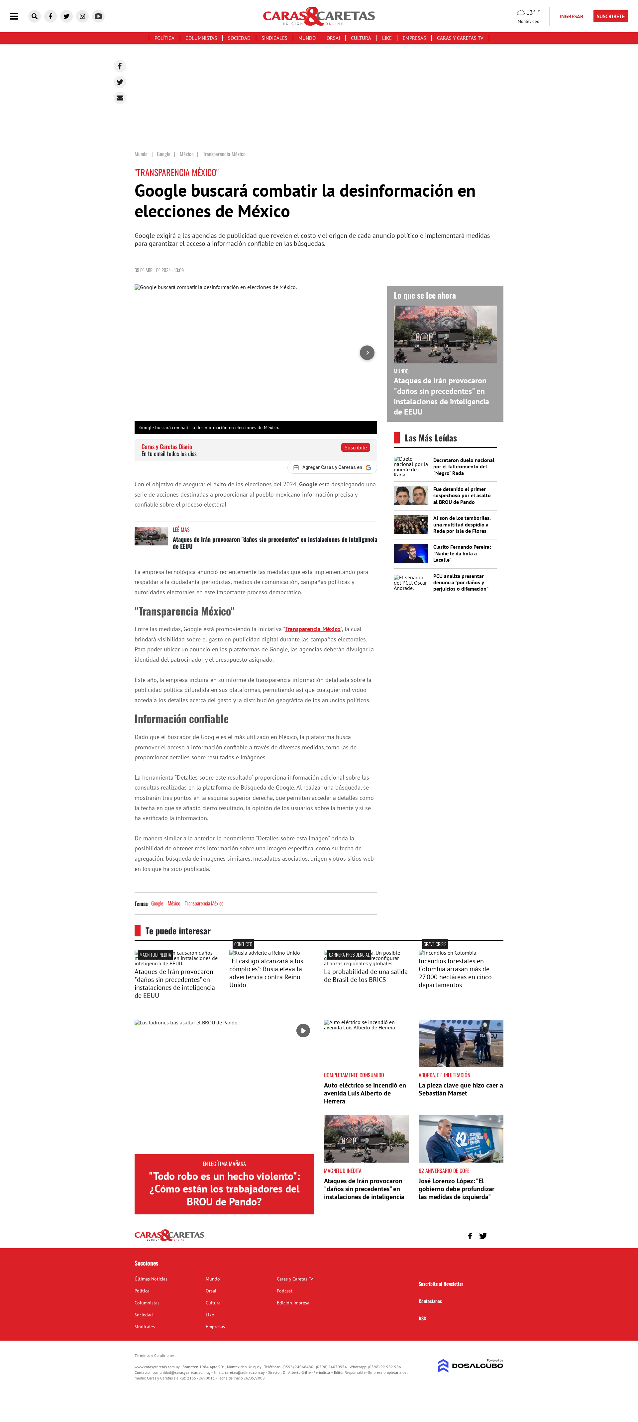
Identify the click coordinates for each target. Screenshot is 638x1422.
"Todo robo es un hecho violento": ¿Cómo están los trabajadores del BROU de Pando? (224, 1188)
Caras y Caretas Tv (460, 38)
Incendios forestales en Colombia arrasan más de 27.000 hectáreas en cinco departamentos (455, 973)
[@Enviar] (120, 98)
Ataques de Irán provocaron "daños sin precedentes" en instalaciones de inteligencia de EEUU (275, 543)
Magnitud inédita (155, 954)
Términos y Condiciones (154, 1355)
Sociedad (239, 38)
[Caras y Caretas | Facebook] (50, 16)
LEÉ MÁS (181, 529)
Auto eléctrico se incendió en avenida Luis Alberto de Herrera (365, 1093)
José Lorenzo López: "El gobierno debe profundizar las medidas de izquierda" (456, 1189)
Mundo (307, 38)
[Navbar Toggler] (19, 16)
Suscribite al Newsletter (441, 1283)
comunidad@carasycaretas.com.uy (182, 1372)
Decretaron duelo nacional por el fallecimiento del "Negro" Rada (463, 466)
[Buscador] (34, 16)
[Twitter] (120, 82)
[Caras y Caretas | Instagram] (82, 16)
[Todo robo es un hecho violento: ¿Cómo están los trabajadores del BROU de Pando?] (224, 1087)
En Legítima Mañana (224, 1164)
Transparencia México (313, 629)
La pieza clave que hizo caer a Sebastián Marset (461, 1089)
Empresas (414, 38)
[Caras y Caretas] (169, 1240)
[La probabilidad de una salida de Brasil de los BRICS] (366, 963)
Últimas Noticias (151, 1279)
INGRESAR (572, 16)
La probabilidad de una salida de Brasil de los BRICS (366, 975)
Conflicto (243, 943)
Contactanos (430, 1300)
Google (157, 903)
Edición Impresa (293, 1303)
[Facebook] (120, 66)
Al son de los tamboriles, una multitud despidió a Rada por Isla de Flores (461, 524)
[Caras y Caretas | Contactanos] (496, 1235)
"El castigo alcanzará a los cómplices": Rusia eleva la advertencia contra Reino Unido (266, 973)
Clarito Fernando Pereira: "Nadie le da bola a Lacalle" (462, 553)
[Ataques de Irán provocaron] (177, 963)
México (174, 903)
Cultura (361, 38)
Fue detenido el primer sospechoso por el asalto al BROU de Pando (462, 495)
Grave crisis (435, 943)
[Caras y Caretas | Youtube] (98, 16)
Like (387, 38)
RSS (422, 1318)
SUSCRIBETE (611, 16)
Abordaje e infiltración (444, 1075)
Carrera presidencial (349, 954)
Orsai (333, 38)
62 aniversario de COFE (444, 1171)
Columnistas (201, 38)
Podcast (284, 1291)
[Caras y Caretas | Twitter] (66, 16)
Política (164, 38)
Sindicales (274, 38)
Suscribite (356, 447)
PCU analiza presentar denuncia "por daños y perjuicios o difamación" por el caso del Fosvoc (460, 586)
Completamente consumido (354, 1075)
